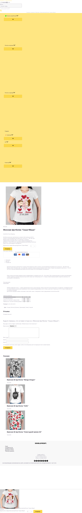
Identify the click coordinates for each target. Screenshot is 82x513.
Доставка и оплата (9, 449)
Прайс (6, 446)
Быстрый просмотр (41, 376)
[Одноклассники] (38, 461)
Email (4, 342)
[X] (42, 461)
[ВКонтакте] (36, 461)
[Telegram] (8, 2)
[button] (17, 16)
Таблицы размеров (9, 451)
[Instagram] (1, 2)
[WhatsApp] (45, 461)
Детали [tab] (7, 261)
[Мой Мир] (47, 461)
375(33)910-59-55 (41, 455)
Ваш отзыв (6, 337)
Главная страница (30, 12)
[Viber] (43, 461)
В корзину (7, 248)
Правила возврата (9, 448)
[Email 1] (6, 2)
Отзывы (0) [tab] (8, 262)
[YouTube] (5, 2)
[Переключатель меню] (13, 19)
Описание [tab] (8, 260)
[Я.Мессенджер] (34, 461)
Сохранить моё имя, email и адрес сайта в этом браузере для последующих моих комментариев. (27, 344)
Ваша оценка (6, 326)
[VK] (3, 2)
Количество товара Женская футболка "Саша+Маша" (15, 245)
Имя (4, 339)
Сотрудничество (9, 447)
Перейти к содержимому (6, 0)
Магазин (37, 12)
